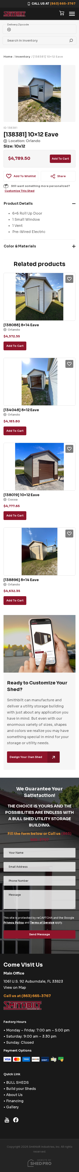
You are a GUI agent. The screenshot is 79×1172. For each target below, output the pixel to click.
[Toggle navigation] (71, 13)
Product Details (18, 203)
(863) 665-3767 (62, 3)
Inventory (22, 56)
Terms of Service (42, 922)
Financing (14, 1101)
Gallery (12, 1107)
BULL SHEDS (17, 1082)
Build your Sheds (21, 1088)
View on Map (15, 987)
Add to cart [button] (14, 345)
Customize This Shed (19, 190)
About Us (14, 1095)
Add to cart (60, 158)
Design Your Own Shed (26, 757)
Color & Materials (20, 246)
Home (8, 56)
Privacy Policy (14, 922)
